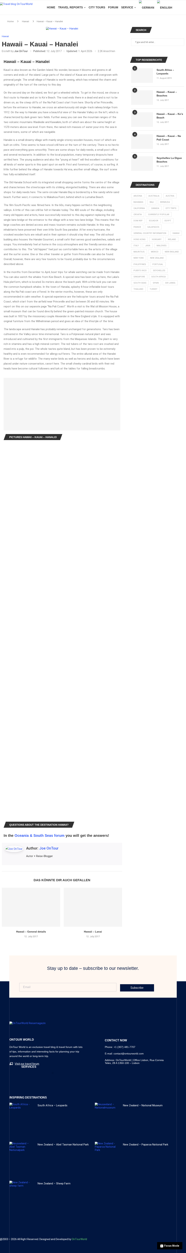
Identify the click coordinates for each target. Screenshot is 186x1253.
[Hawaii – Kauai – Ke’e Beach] (142, 119)
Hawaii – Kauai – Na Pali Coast (169, 137)
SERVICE (127, 7)
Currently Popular (158, 214)
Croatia (138, 214)
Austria (170, 196)
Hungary (156, 239)
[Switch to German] (146, 7)
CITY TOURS (97, 7)
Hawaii (25, 21)
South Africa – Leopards (165, 71)
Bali (152, 202)
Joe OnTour (21, 51)
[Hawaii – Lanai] (93, 907)
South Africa (158, 277)
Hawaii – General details (31, 931)
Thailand (138, 289)
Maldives (162, 245)
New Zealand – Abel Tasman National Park (63, 1144)
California (139, 208)
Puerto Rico (140, 270)
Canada (155, 208)
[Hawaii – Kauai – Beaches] (142, 97)
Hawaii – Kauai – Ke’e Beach (170, 115)
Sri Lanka (170, 283)
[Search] (184, 7)
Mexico (154, 252)
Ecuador (153, 220)
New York (139, 258)
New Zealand (157, 258)
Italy (136, 245)
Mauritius (139, 252)
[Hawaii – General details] (31, 907)
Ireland (172, 239)
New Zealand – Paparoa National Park (145, 1144)
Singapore (139, 277)
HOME (51, 7)
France (137, 227)
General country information (150, 233)
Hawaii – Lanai (93, 931)
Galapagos (153, 227)
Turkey (153, 289)
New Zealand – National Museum (143, 1105)
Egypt (168, 220)
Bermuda (165, 202)
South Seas (140, 283)
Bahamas (138, 202)
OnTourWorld (79, 1239)
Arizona (138, 196)
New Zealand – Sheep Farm (54, 1183)
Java (147, 245)
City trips (170, 208)
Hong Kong (139, 239)
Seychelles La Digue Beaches (169, 160)
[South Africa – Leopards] (142, 75)
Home (10, 21)
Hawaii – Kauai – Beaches (167, 93)
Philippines (140, 264)
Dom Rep (138, 220)
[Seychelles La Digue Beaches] (142, 163)
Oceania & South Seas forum (39, 836)
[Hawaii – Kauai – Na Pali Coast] (142, 141)
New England (172, 252)
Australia (153, 196)
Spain (156, 283)
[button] (53, 1073)
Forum (113, 7)
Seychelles (159, 270)
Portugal (157, 264)
